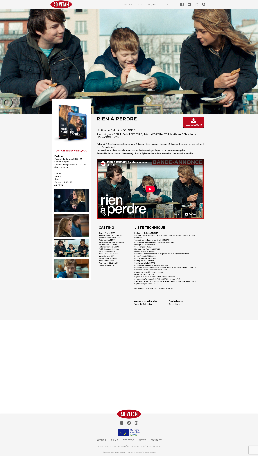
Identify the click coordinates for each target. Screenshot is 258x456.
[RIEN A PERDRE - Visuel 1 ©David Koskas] (71, 200)
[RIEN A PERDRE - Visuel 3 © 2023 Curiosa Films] (71, 248)
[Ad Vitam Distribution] (62, 6)
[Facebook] (121, 423)
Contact (166, 4)
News (142, 440)
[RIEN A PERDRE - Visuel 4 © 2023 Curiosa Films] (71, 268)
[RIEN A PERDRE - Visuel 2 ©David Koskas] (71, 225)
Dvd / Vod (128, 440)
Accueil (128, 4)
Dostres (152, 452)
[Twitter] (129, 423)
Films (140, 4)
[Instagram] (136, 423)
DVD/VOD (152, 4)
